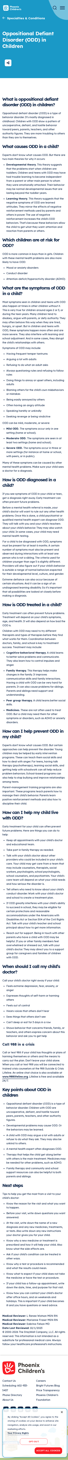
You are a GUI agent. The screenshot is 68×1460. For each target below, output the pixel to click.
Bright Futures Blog (48, 1385)
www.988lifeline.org (15, 1076)
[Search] (55, 8)
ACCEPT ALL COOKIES (48, 1450)
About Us (7, 1399)
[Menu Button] (62, 7)
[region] (35, 1432)
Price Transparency (48, 1390)
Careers (41, 1380)
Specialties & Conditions (26, 18)
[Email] (8, 62)
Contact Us (9, 1380)
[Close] (61, 1412)
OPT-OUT (34, 1441)
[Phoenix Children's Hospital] (12, 8)
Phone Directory (12, 1395)
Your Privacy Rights (18, 1433)
